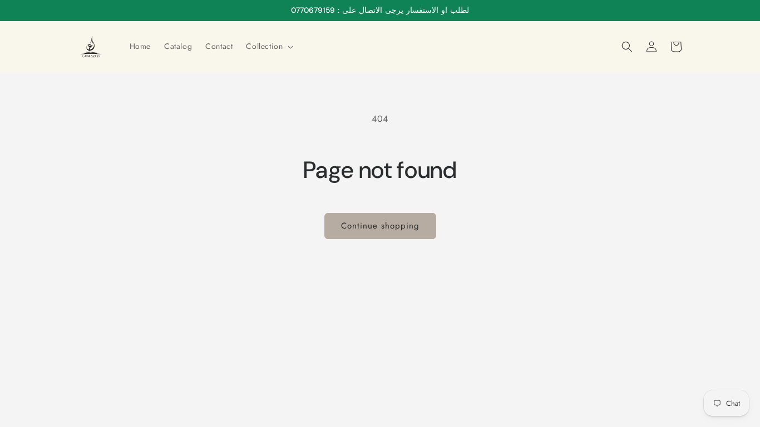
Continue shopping (380, 226)
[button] (268, 46)
